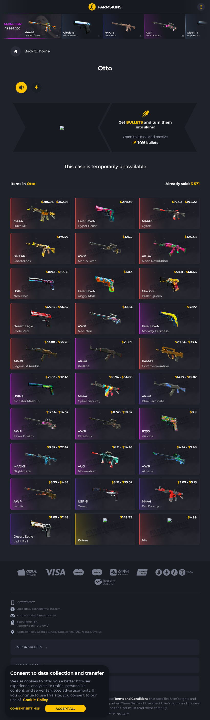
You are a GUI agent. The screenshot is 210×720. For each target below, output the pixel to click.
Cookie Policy (35, 699)
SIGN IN (10, 7)
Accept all (65, 709)
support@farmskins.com (44, 608)
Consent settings (25, 708)
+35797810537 (26, 602)
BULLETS (134, 122)
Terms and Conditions (131, 699)
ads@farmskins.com (43, 615)
